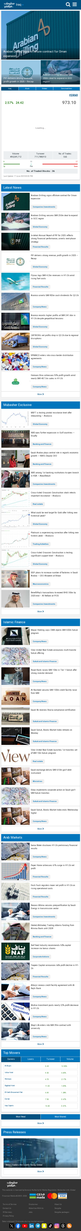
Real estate (38, 504)
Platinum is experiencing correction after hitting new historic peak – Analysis (55, 534)
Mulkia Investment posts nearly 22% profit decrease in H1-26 (54, 1007)
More (39, 394)
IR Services (7, 1212)
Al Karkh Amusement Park (14, 1092)
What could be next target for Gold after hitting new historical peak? (54, 514)
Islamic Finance (14, 622)
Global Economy (40, 227)
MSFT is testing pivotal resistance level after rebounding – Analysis (51, 414)
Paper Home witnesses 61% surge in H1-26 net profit (52, 867)
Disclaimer (33, 1204)
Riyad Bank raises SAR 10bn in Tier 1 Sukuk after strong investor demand (54, 672)
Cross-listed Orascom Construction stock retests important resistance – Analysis (53, 494)
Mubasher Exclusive (17, 405)
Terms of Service (10, 1204)
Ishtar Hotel (9, 1072)
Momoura (8, 1079)
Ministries (37, 781)
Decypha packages (61, 1212)
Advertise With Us (36, 1208)
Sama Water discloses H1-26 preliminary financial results (54, 847)
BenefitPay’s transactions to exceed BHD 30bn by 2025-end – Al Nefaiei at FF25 (53, 594)
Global (44, 89)
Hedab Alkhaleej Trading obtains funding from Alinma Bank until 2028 (52, 927)
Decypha (57, 1208)
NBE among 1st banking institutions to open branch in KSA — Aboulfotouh (55, 474)
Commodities (66, 89)
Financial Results (40, 247)
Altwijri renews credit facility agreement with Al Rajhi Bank (53, 987)
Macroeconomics (41, 584)
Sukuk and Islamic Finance (45, 661)
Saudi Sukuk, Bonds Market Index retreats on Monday (51, 732)
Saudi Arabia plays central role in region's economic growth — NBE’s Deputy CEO (54, 454)
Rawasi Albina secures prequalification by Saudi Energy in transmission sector (53, 907)
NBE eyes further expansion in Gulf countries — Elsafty (53, 434)
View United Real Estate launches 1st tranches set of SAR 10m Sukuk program (54, 752)
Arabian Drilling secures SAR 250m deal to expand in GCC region (54, 217)
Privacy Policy (8, 1216)
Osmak (7, 1099)
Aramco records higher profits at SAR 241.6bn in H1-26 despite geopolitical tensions (53, 317)
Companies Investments (44, 207)
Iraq (9, 89)
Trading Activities (41, 544)
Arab (27, 89)
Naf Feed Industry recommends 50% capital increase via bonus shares (51, 947)
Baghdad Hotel (10, 1086)
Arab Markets (12, 837)
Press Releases (14, 1132)
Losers (31, 1059)
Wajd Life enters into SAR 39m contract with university (51, 1027)
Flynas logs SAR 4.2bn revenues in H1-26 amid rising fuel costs (53, 277)
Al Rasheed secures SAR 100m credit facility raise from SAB (54, 692)
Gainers (11, 1059)
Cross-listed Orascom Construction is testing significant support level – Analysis (52, 554)
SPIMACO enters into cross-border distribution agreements (52, 357)
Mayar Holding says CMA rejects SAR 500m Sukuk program (54, 632)
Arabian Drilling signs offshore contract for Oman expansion (54, 197)
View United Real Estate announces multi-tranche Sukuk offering (53, 652)
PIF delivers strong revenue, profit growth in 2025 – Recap (54, 257)
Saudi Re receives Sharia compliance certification (53, 710)
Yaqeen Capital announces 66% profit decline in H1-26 (55, 967)
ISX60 (73, 95)
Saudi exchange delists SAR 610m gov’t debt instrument (51, 771)
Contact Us (7, 1208)
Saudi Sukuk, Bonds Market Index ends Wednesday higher (54, 811)
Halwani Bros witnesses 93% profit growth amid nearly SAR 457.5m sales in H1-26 (53, 377)
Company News (40, 307)
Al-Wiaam (8, 1066)
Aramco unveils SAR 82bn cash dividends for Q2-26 (55, 295)
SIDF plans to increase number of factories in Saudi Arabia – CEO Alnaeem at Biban (54, 574)
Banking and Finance (42, 444)
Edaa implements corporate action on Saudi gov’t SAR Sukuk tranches (53, 791)
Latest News (12, 187)
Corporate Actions (41, 957)
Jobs (30, 1212)
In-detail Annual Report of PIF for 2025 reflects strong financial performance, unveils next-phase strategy (53, 238)
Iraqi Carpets (9, 1106)
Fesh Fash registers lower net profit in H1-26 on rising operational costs (53, 887)
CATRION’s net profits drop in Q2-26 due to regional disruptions (54, 337)
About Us (58, 1204)
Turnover (50, 1059)
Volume (70, 1059)
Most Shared (60, 1116)
